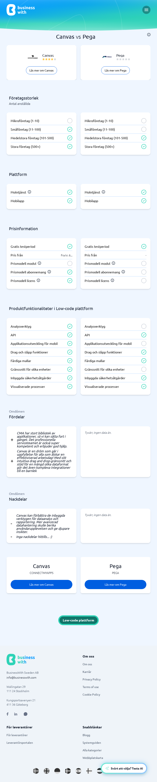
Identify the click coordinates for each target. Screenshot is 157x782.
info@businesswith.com (21, 677)
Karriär (87, 671)
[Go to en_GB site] (46, 771)
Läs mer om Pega (115, 70)
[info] (148, 34)
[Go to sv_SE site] (36, 771)
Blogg (86, 735)
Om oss (87, 664)
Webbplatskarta (93, 757)
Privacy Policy (92, 679)
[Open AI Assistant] (25, 714)
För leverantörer (17, 735)
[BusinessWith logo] (21, 10)
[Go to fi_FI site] (89, 771)
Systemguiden (92, 742)
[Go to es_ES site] (78, 771)
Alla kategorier (92, 750)
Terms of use (91, 687)
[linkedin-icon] (15, 714)
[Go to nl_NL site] (100, 771)
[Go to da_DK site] (68, 771)
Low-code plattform (78, 620)
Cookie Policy (91, 694)
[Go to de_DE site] (57, 771)
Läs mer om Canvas (41, 70)
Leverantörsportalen (20, 742)
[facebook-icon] (7, 714)
